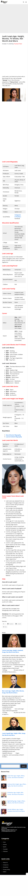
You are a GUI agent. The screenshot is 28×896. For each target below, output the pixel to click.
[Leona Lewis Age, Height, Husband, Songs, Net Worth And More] (14, 647)
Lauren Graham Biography (14, 437)
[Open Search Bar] (23, 2)
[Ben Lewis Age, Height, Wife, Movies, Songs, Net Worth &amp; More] (14, 687)
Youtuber (5, 849)
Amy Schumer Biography (13, 435)
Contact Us (5, 865)
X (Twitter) (18, 217)
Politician (5, 851)
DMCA (4, 871)
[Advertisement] (14, 18)
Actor (4, 842)
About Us (5, 862)
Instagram (18, 215)
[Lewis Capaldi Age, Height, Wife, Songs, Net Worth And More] (14, 730)
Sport (4, 846)
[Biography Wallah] (4, 2)
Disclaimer (5, 867)
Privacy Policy (6, 869)
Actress (5, 844)
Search (23, 766)
